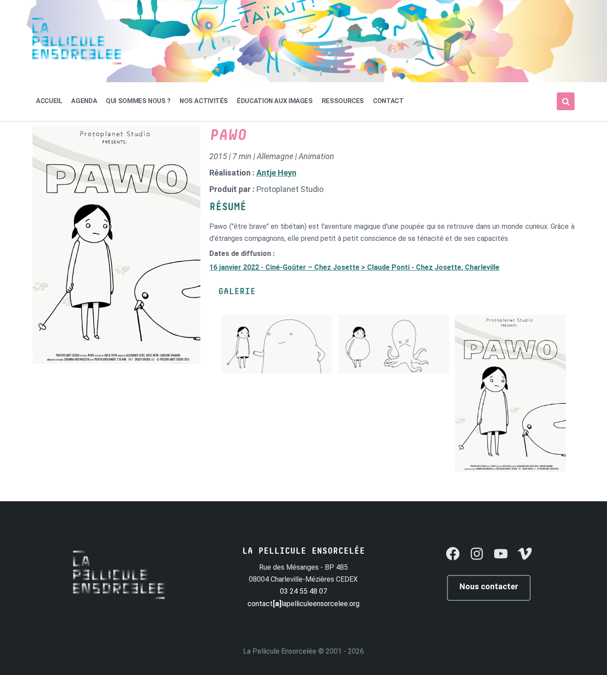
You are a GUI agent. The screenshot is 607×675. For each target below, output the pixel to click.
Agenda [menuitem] (84, 101)
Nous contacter (488, 586)
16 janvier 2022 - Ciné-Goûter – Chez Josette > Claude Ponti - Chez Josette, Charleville (354, 267)
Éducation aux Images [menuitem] (275, 101)
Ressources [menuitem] (343, 101)
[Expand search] (566, 101)
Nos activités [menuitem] (204, 101)
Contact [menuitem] (388, 101)
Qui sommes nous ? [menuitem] (138, 101)
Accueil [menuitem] (49, 101)
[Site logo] (76, 62)
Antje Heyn (276, 172)
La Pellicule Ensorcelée (279, 651)
